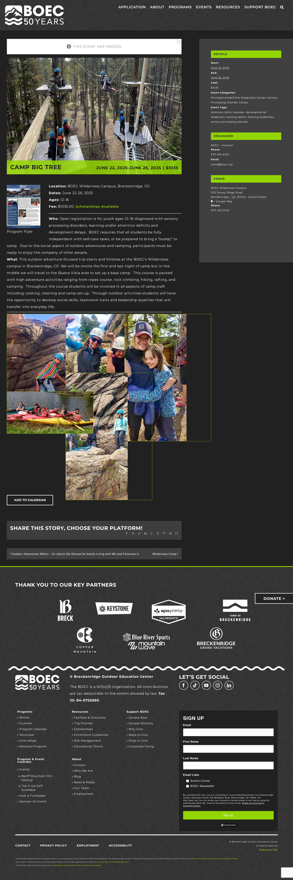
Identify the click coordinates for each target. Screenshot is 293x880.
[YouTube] (206, 685)
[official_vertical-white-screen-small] (235, 601)
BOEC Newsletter (202, 786)
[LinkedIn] (229, 685)
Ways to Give (138, 735)
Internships (27, 740)
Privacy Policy (53, 845)
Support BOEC (137, 711)
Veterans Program (33, 746)
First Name (191, 741)
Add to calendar (30, 500)
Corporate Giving (141, 746)
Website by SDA (268, 849)
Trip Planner (83, 723)
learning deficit (236, 117)
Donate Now (138, 717)
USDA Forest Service (200, 859)
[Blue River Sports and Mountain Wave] (146, 633)
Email (187, 725)
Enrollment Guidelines (91, 735)
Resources (80, 711)
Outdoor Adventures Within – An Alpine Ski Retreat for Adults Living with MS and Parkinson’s (75, 554)
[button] (282, 7)
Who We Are (83, 770)
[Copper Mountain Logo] (85, 629)
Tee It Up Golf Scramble (32, 788)
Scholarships (83, 729)
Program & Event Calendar (30, 760)
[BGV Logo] (216, 629)
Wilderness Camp (164, 554)
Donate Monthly (141, 723)
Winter (24, 717)
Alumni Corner (200, 781)
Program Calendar (33, 729)
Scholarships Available (97, 206)
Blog (77, 776)
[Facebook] (183, 685)
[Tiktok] (195, 685)
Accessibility (120, 845)
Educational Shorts (88, 746)
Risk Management (87, 740)
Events (24, 769)
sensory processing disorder (229, 121)
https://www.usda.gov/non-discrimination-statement (77, 865)
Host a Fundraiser (32, 795)
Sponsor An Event (32, 801)
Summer (25, 723)
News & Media (84, 782)
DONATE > (274, 598)
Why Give (136, 729)
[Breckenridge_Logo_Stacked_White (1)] (65, 601)
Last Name (190, 758)
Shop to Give (138, 740)
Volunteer (27, 735)
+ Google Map (222, 201)
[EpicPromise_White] (169, 601)
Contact (80, 765)
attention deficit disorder (228, 112)
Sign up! (228, 815)
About (76, 759)
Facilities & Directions (90, 717)
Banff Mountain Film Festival (36, 778)
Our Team (81, 788)
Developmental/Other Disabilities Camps (238, 97)
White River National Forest (224, 859)
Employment (84, 793)
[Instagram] (217, 685)
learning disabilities (261, 117)
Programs (25, 711)
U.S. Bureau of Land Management (113, 862)
